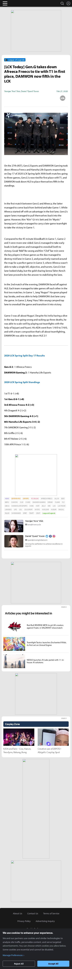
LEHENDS (8, 509)
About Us (17, 913)
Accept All (53, 963)
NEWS (7, 498)
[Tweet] (9, 98)
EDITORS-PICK (16, 498)
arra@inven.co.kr (34, 524)
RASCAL (61, 509)
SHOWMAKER (16, 513)
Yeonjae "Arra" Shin (34, 521)
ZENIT (38, 513)
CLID (21, 502)
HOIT (37, 506)
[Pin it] (49, 98)
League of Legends (49, 513)
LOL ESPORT (28, 509)
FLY (63, 502)
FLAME (57, 502)
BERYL (7, 502)
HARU (31, 506)
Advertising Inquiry (45, 921)
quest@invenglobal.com (37, 540)
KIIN (49, 506)
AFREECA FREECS (46, 498)
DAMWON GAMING (39, 502)
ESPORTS (26, 498)
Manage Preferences (13, 955)
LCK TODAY (61, 506)
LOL (20, 509)
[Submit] (36, 98)
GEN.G (7, 506)
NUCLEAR (45, 509)
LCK (54, 506)
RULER (7, 513)
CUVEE (28, 502)
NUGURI (53, 509)
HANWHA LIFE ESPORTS (19, 506)
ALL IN (57, 498)
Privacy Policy (24, 921)
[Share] (22, 98)
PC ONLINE (35, 498)
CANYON (14, 502)
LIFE (15, 509)
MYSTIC (37, 509)
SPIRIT (25, 513)
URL (63, 98)
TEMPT (31, 513)
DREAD (50, 502)
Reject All (19, 963)
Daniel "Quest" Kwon (35, 536)
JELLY (43, 506)
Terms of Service (51, 913)
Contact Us (32, 913)
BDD (62, 498)
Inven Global (18, 3)
